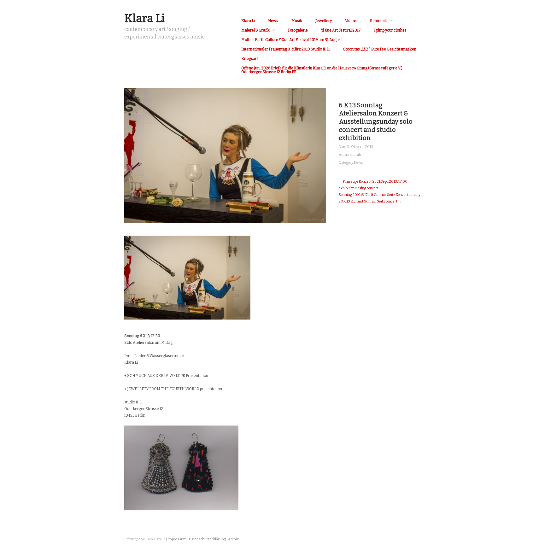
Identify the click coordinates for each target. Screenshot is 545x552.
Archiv (233, 539)
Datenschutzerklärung (207, 539)
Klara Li (144, 18)
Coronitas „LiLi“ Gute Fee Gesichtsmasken (379, 49)
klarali (356, 155)
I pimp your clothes (390, 30)
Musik (296, 21)
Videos (351, 21)
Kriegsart (249, 59)
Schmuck (378, 21)
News (273, 21)
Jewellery (323, 21)
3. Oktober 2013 (360, 147)
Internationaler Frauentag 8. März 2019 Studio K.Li (285, 49)
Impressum (177, 539)
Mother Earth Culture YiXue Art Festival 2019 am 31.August (291, 40)
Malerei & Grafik (255, 30)
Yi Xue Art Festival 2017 (341, 30)
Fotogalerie (298, 30)
